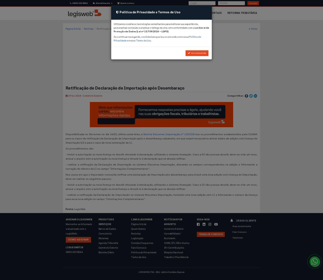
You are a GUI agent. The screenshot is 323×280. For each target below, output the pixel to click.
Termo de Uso (143, 40)
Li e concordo (198, 53)
